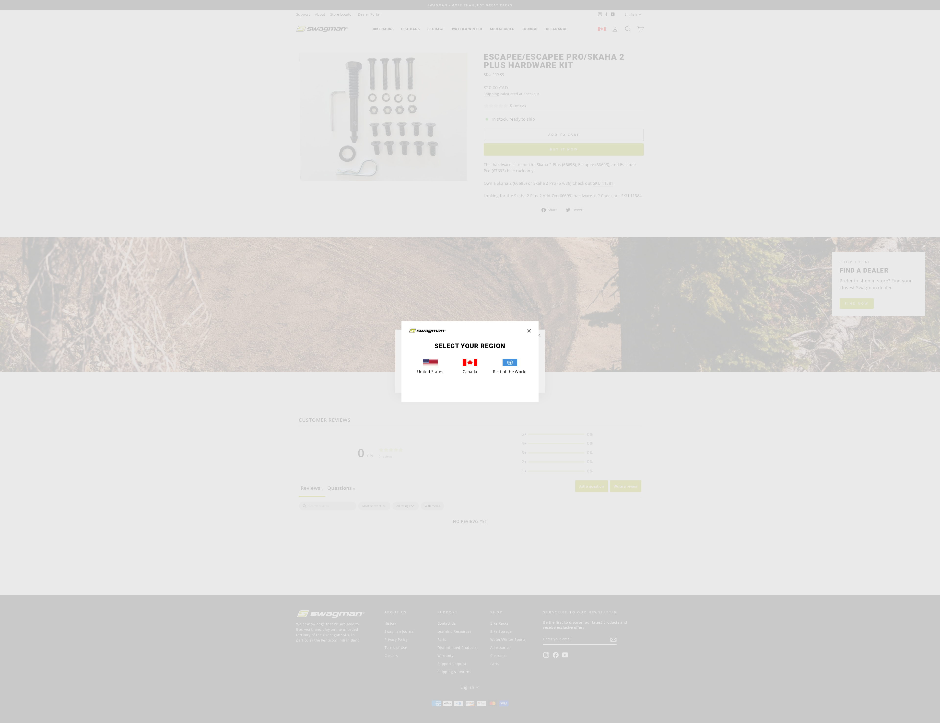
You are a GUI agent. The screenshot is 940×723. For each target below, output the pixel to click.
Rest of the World (510, 371)
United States (430, 371)
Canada (470, 371)
